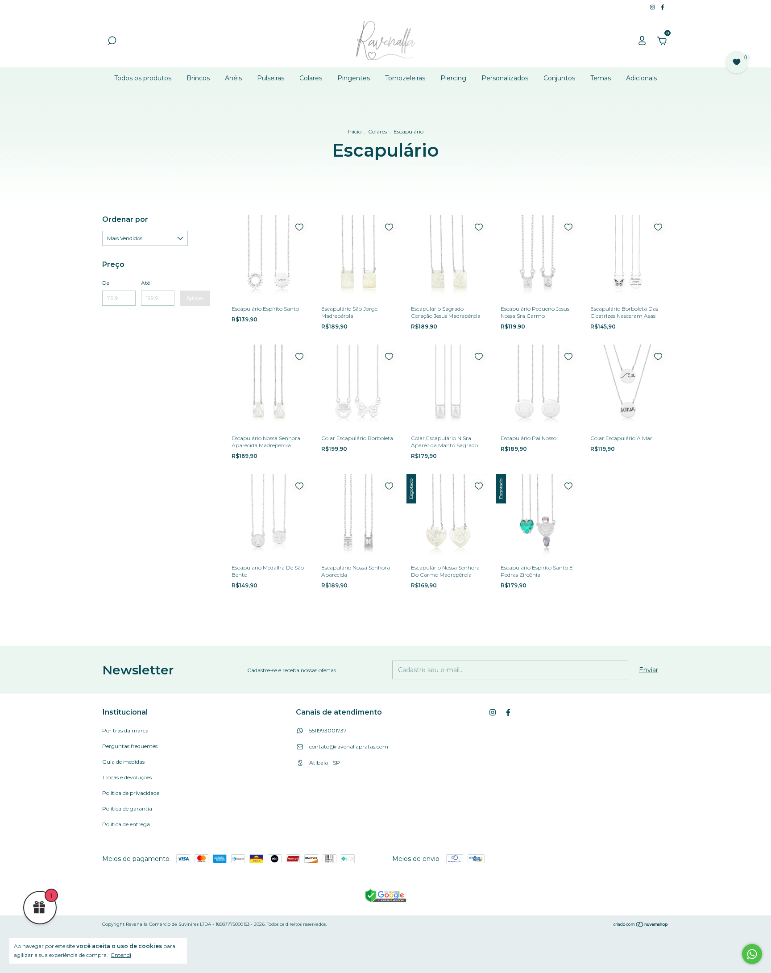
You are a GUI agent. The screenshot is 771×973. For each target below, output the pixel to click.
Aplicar (195, 298)
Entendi (121, 955)
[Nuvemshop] (641, 925)
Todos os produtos (142, 78)
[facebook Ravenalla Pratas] (662, 7)
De (105, 282)
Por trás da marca (125, 730)
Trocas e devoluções (127, 777)
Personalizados (504, 78)
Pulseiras (270, 78)
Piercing (453, 78)
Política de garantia (127, 808)
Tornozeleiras (405, 78)
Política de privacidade (130, 793)
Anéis (233, 78)
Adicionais (641, 78)
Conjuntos (559, 78)
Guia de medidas (123, 761)
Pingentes (353, 78)
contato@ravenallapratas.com (348, 746)
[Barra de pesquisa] (112, 41)
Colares (310, 78)
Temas (600, 78)
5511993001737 (327, 730)
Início (354, 131)
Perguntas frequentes (130, 746)
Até (145, 282)
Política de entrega (126, 824)
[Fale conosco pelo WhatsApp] (752, 954)
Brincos (198, 78)
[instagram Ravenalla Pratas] (653, 7)
